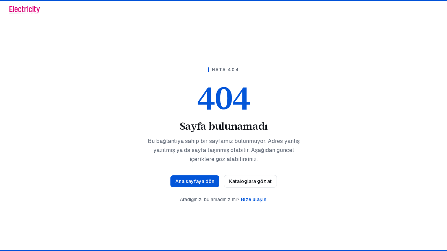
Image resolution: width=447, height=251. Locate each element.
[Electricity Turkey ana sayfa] (24, 10)
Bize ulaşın (253, 199)
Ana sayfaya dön (194, 181)
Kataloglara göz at (250, 181)
